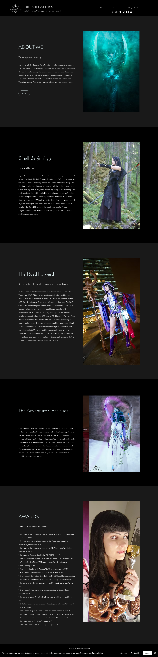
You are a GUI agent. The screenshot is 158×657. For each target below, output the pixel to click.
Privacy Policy (97, 653)
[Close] (155, 653)
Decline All (135, 653)
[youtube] (131, 12)
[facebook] (112, 12)
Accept (147, 653)
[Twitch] (127, 12)
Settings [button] (123, 653)
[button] (111, 71)
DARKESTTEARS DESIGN (38, 7)
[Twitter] (124, 12)
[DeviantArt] (120, 12)
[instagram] (116, 12)
